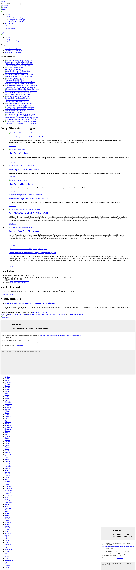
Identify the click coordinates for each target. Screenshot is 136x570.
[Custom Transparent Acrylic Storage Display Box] (28, 249)
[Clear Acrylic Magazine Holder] (18, 149)
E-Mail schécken (6, 318)
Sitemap (44, 312)
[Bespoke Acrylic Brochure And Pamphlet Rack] (23, 133)
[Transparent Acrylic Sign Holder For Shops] (25, 195)
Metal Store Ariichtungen (17, 18)
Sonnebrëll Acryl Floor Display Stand (24, 231)
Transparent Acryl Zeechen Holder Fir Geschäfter (20, 87)
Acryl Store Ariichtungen (17, 21)
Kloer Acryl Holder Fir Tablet (14, 80)
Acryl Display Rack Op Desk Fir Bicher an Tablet (20, 123)
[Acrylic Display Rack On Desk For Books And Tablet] (25, 209)
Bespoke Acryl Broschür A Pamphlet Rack (18, 62)
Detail (14, 146)
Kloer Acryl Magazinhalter (13, 69)
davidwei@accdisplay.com (18, 282)
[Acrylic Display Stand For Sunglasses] (21, 165)
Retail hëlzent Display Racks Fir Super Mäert (19, 83)
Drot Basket (4, 314)
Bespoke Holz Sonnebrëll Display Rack (17, 94)
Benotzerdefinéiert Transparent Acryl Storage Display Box (32, 253)
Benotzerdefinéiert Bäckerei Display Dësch (18, 105)
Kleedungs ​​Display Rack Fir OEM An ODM (19, 116)
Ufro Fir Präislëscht (7, 294)
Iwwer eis (8, 27)
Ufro (10, 146)
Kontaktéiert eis (10, 29)
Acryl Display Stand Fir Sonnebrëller (16, 73)
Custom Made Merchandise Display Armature (19, 109)
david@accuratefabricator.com (19, 281)
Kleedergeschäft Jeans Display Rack (16, 101)
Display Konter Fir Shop (44, 314)
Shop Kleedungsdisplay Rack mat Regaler (18, 65)
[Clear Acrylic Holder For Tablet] (19, 180)
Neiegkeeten (9, 23)
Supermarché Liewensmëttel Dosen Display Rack (20, 119)
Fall (6, 25)
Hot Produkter (36, 312)
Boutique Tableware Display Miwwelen (17, 98)
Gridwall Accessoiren (59, 314)
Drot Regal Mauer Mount (75, 314)
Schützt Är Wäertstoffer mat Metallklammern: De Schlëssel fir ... (31, 303)
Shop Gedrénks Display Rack (14, 112)
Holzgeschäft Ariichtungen (17, 20)
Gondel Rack (31, 314)
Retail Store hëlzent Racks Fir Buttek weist (18, 76)
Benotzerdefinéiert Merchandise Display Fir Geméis (21, 91)
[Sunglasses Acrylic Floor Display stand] (21, 227)
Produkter (8, 16)
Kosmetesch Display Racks (17, 314)
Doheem (7, 14)
